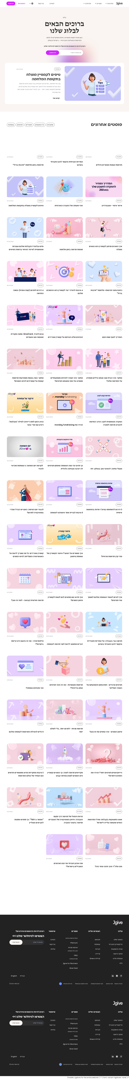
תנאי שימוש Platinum (81, 983)
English (14, 976)
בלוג (121, 963)
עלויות (53, 949)
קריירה (97, 954)
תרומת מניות (73, 947)
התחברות (21, 3)
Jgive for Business (70, 963)
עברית (22, 976)
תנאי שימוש (109, 983)
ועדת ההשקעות (116, 949)
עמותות (97, 944)
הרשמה (11, 3)
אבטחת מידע (118, 958)
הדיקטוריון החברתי (115, 944)
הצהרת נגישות (118, 983)
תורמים (97, 940)
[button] (109, 3)
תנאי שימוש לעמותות (97, 983)
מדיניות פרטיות (67, 983)
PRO (76, 955)
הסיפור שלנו (118, 940)
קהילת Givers (95, 958)
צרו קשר (41, 3)
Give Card (74, 968)
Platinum (74, 943)
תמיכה (51, 3)
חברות (97, 949)
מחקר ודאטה (118, 954)
